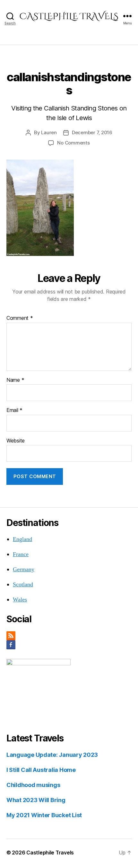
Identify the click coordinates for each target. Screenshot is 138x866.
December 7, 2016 (92, 132)
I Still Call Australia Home (41, 769)
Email (14, 410)
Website (15, 441)
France (21, 554)
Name (15, 380)
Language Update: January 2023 (52, 754)
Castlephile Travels (50, 852)
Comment (19, 318)
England (22, 539)
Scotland (23, 584)
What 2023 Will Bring (35, 800)
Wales (20, 599)
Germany (23, 569)
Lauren (48, 132)
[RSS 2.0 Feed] (69, 635)
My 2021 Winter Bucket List (44, 815)
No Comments (73, 143)
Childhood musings (33, 785)
